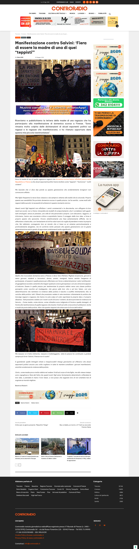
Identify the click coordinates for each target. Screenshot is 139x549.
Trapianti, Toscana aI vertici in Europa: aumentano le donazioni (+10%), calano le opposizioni (79, 458)
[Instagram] (87, 2)
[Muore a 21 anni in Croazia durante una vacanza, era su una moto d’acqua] (27, 446)
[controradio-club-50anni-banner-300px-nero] (108, 136)
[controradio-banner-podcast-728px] (69, 25)
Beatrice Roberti (25, 403)
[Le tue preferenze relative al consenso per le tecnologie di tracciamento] (135, 547)
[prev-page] (16, 465)
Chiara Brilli (20, 57)
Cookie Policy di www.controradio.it (29, 535)
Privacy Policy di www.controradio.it (29, 538)
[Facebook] (84, 2)
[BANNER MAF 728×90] (52, 399)
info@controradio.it (32, 544)
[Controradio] (69, 8)
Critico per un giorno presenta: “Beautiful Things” (31, 425)
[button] (110, 14)
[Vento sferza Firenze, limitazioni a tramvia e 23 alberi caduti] (53, 446)
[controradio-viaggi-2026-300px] (108, 69)
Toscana (17, 34)
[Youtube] (93, 2)
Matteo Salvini (35, 403)
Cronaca (23, 34)
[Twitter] (90, 2)
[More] (77, 413)
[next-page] (19, 465)
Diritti (28, 37)
